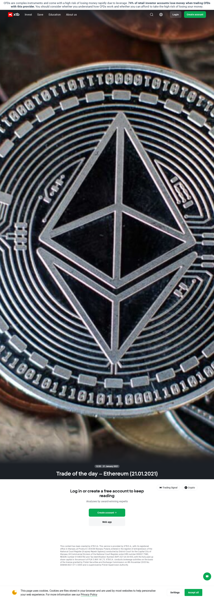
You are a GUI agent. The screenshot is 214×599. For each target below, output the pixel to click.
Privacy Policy (89, 594)
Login (176, 14)
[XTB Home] (13, 15)
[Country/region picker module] (161, 14)
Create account (195, 14)
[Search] (151, 14)
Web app (107, 521)
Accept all (193, 592)
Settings (175, 592)
